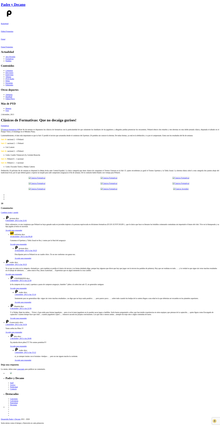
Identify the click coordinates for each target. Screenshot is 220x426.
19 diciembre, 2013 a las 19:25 (26, 250)
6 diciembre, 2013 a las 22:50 (20, 308)
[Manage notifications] (214, 421)
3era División (10, 57)
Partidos (8, 61)
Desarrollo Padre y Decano (11, 419)
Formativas (10, 59)
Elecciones (9, 73)
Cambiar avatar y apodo (9, 212)
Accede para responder (14, 230)
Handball (9, 97)
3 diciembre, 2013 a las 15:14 (25, 294)
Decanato (13, 405)
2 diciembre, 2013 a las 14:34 (16, 324)
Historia (8, 108)
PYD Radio (10, 79)
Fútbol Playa (10, 99)
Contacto (13, 389)
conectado (20, 369)
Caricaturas (14, 401)
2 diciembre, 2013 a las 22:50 (20, 280)
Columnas (9, 71)
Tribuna (8, 77)
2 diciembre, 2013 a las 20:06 (20, 338)
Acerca (12, 385)
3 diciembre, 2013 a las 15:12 (25, 352)
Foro (7, 111)
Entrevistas (9, 75)
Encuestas (9, 83)
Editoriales (9, 85)
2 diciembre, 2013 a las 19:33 (16, 264)
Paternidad (14, 403)
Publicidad (14, 387)
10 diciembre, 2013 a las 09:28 (21, 237)
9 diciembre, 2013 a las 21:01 (16, 220)
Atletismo (9, 95)
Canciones (14, 399)
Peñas (8, 81)
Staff (12, 383)
